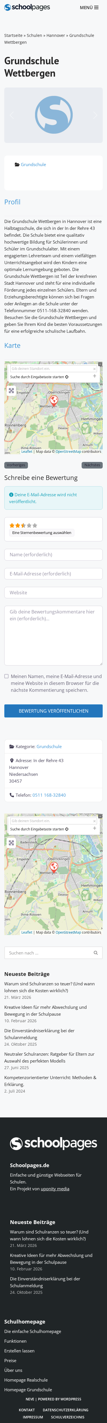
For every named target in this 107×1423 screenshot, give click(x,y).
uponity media (55, 1188)
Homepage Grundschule (28, 1389)
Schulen (34, 35)
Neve (30, 1399)
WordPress (70, 1399)
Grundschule (33, 164)
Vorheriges (16, 465)
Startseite (13, 35)
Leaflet (26, 451)
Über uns (13, 1370)
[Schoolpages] (27, 7)
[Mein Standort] (66, 376)
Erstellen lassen (19, 1351)
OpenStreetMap (68, 451)
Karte (12, 345)
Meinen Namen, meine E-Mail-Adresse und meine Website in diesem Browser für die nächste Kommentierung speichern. (56, 683)
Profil (12, 201)
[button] (11, 115)
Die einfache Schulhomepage (32, 1331)
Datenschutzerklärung (65, 1410)
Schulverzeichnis (67, 1417)
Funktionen (15, 1341)
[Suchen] (96, 952)
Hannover (56, 35)
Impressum (33, 1417)
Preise (10, 1360)
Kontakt (27, 1410)
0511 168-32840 (49, 795)
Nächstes (92, 465)
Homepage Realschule (26, 1380)
